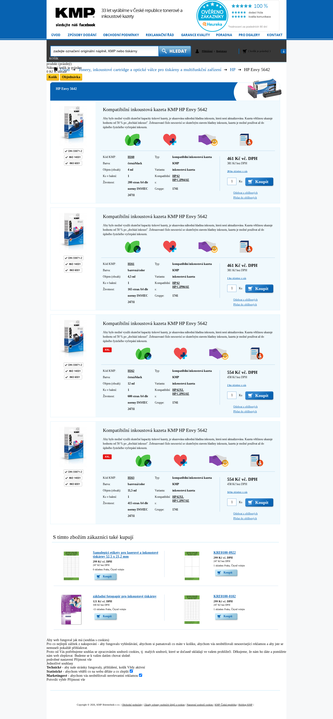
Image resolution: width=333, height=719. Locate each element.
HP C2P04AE (180, 180)
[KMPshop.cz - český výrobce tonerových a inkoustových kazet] (75, 13)
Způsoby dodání (82, 35)
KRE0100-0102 (225, 596)
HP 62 (176, 176)
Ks (240, 181)
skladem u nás (237, 171)
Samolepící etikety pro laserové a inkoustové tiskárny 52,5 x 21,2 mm (125, 554)
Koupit (107, 576)
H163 (131, 477)
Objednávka (71, 77)
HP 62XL (178, 390)
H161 (131, 264)
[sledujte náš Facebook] (75, 25)
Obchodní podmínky (121, 35)
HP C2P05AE (180, 394)
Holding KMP (245, 704)
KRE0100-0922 (225, 552)
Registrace (221, 51)
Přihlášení (207, 51)
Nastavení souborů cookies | (200, 704)
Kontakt (275, 35)
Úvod (55, 35)
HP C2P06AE (180, 287)
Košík (54, 58)
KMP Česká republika (225, 704)
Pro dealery (249, 35)
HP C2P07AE (180, 500)
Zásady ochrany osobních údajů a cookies (164, 704)
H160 (131, 157)
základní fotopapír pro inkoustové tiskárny (125, 596)
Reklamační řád (160, 35)
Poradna (224, 35)
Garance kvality (195, 35)
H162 (131, 371)
